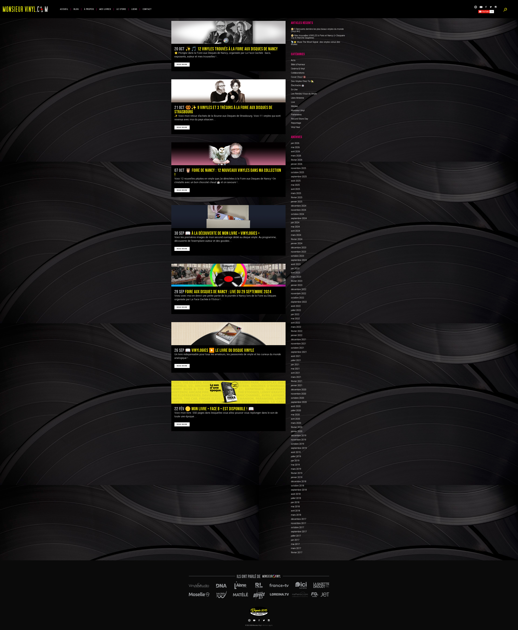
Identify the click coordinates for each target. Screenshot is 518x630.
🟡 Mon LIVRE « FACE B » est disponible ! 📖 (219, 409)
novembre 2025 (298, 168)
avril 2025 (295, 189)
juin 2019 (295, 460)
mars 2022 (296, 327)
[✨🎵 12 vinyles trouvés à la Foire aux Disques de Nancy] (228, 32)
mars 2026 (296, 155)
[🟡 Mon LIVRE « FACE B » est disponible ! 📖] (228, 392)
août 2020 (296, 406)
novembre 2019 (298, 439)
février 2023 (296, 281)
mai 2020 (295, 414)
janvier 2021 (296, 385)
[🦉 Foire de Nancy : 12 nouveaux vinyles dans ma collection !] (228, 153)
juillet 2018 (296, 498)
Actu (293, 60)
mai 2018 (295, 506)
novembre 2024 (298, 210)
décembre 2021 (298, 339)
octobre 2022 (297, 297)
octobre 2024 (297, 214)
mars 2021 (296, 377)
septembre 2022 (299, 302)
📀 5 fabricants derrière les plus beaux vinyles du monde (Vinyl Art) (317, 30)
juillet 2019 (296, 456)
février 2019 (296, 473)
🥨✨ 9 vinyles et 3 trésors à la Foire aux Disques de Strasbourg (223, 110)
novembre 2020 (298, 393)
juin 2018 (295, 502)
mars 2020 (296, 423)
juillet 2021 (296, 360)
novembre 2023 (298, 251)
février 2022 (296, 331)
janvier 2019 (296, 477)
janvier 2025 (296, 201)
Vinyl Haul (295, 127)
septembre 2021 (299, 352)
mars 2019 (296, 469)
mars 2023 (296, 276)
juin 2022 (295, 314)
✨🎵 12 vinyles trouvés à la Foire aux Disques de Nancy (231, 49)
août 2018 (296, 494)
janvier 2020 (296, 431)
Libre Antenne (297, 98)
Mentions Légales (268, 625)
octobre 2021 (297, 347)
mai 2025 (295, 185)
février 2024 (296, 239)
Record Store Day (299, 118)
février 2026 (296, 160)
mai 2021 (295, 368)
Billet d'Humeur (298, 64)
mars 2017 (296, 548)
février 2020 (296, 427)
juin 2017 (295, 540)
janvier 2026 (296, 164)
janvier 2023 (296, 285)
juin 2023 (295, 268)
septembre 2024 (299, 218)
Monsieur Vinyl (298, 110)
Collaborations (297, 73)
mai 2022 (295, 318)
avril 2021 (295, 373)
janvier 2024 (296, 243)
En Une (294, 89)
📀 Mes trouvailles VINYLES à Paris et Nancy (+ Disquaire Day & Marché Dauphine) (318, 36)
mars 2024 (296, 235)
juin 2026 (295, 143)
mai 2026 (295, 147)
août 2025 (296, 180)
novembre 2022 (298, 293)
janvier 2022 (296, 335)
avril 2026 (295, 151)
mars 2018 (296, 515)
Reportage (296, 123)
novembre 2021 (298, 343)
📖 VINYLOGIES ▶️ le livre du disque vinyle (219, 350)
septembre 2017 (299, 531)
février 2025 (296, 197)
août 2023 (296, 264)
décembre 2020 (298, 389)
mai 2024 (295, 226)
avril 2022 (295, 322)
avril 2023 (295, 272)
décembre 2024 (298, 205)
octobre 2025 (297, 172)
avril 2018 (295, 510)
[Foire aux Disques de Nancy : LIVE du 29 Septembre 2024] (228, 275)
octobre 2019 (297, 444)
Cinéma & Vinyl (298, 68)
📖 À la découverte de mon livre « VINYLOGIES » (222, 233)
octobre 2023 (297, 256)
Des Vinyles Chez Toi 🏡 (302, 81)
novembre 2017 (298, 523)
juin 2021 (295, 364)
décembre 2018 (298, 481)
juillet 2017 (296, 535)
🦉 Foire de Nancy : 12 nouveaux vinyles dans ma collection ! (227, 172)
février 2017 (296, 552)
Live (293, 102)
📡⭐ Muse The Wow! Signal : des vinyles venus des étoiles (315, 43)
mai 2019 (295, 464)
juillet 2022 (296, 310)
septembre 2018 (299, 489)
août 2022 (296, 306)
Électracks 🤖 (297, 85)
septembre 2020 (299, 402)
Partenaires (296, 114)
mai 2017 (295, 544)
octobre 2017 (297, 527)
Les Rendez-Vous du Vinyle (304, 93)
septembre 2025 (299, 176)
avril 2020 (295, 418)
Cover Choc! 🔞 (298, 77)
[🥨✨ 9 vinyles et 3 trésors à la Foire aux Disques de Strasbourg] (228, 90)
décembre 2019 (298, 435)
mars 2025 (296, 193)
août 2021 (296, 356)
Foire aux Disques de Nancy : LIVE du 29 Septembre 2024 (228, 292)
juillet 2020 (296, 410)
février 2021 (296, 381)
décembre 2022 (298, 289)
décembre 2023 (298, 247)
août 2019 (296, 452)
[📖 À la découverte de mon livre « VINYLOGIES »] (228, 216)
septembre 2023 (299, 260)
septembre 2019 (299, 448)
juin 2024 (295, 222)
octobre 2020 (297, 398)
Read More (182, 64)
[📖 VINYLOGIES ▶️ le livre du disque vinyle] (228, 333)
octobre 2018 (297, 485)
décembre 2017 (298, 519)
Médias (294, 106)
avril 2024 (295, 231)
